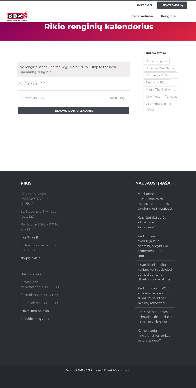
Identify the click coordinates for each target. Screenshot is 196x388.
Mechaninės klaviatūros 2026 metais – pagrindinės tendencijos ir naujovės (155, 201)
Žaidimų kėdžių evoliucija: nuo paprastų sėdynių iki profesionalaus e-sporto (153, 246)
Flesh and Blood (157, 82)
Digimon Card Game (160, 68)
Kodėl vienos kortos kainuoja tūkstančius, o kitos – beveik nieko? (155, 316)
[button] (185, 16)
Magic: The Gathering (160, 89)
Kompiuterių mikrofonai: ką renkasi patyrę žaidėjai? (154, 335)
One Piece (153, 96)
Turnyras (171, 96)
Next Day (117, 98)
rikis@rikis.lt (29, 237)
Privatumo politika (35, 311)
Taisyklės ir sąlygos (35, 319)
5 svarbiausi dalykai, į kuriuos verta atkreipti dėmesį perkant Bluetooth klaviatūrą (155, 272)
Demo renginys (156, 61)
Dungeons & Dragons (161, 75)
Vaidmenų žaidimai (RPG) (159, 106)
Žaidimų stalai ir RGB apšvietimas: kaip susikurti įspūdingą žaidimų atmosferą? (153, 296)
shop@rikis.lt (30, 258)
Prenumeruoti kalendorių (73, 110)
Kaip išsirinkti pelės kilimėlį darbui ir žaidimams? (152, 222)
